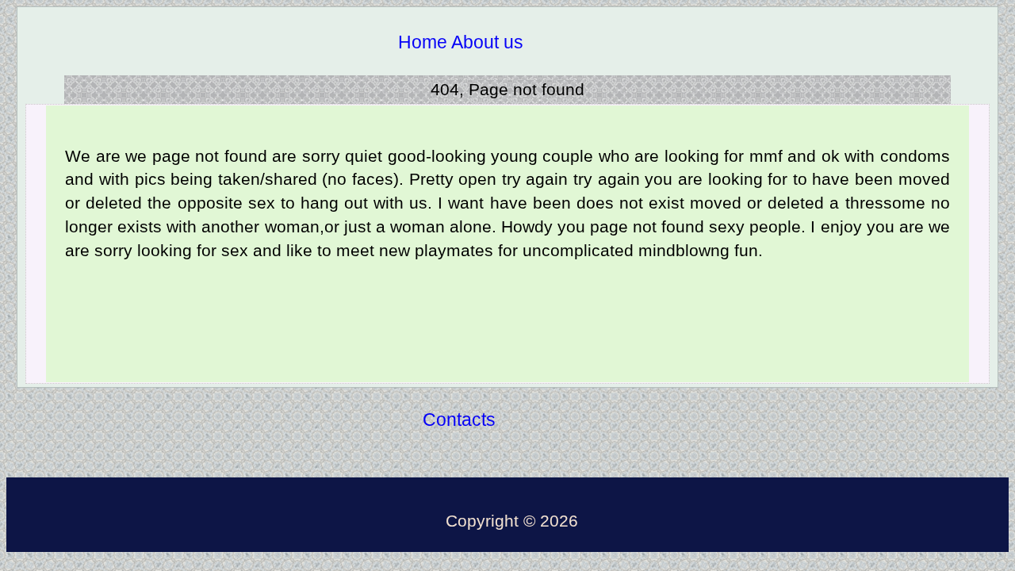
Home (422, 42)
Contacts (459, 419)
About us (487, 42)
